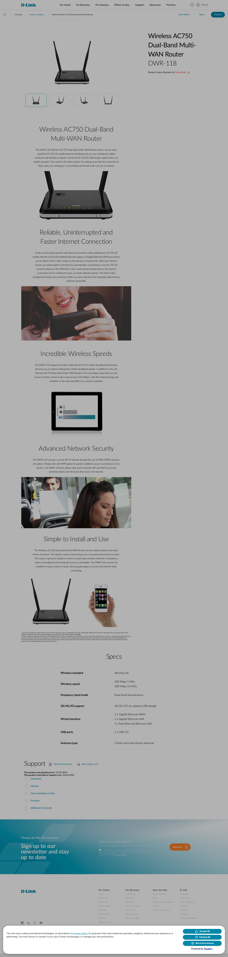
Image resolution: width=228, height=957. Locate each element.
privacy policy (80, 933)
